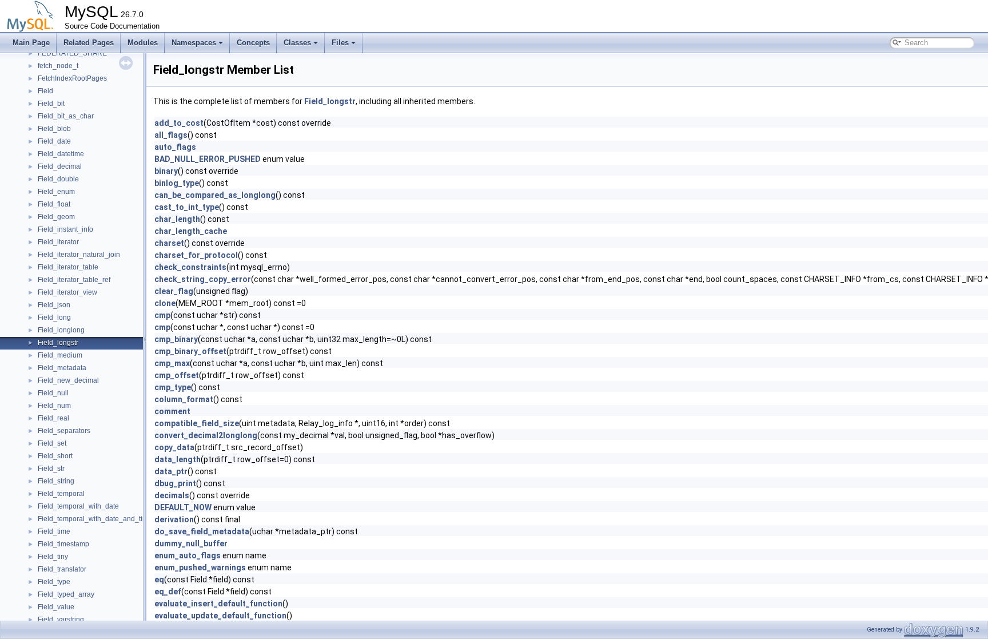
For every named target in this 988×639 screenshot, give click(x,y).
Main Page (31, 42)
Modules (143, 42)
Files (340, 42)
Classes (297, 42)
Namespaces (194, 42)
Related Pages (88, 42)
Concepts (253, 42)
